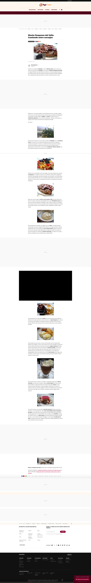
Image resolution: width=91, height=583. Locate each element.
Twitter (37, 41)
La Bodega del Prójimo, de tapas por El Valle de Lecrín (49, 470)
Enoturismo (54, 9)
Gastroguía (40, 9)
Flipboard (38, 41)
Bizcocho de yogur (58, 523)
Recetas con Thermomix (21, 531)
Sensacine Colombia (36, 575)
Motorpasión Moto (53, 561)
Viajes (45, 4)
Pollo (20, 536)
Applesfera (21, 562)
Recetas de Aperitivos (30, 534)
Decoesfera (60, 561)
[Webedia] (70, 0)
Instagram (60, 545)
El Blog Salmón (68, 559)
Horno (29, 540)
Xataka (20, 559)
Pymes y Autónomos (68, 562)
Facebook (59, 9)
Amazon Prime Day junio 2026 (22, 541)
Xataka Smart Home (21, 565)
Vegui (38, 530)
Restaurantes (32, 9)
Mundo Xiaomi (21, 566)
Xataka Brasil (21, 574)
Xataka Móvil (21, 561)
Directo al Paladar (45, 559)
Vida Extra (28, 561)
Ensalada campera (44, 523)
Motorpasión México (52, 573)
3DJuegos (28, 559)
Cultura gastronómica (40, 534)
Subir (69, 554)
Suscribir (63, 531)
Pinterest (62, 545)
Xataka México (21, 572)
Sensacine (36, 559)
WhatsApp (52, 545)
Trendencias (60, 559)
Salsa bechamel (65, 523)
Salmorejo (38, 523)
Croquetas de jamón (51, 523)
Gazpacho (33, 523)
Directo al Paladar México (45, 573)
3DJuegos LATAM (29, 572)
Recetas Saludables (30, 537)
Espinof (36, 561)
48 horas (47, 9)
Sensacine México (38, 572)
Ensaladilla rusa (28, 523)
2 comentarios (32, 41)
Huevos (38, 540)
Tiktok (67, 545)
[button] (34, 65)
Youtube (61, 9)
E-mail (40, 41)
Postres (29, 530)
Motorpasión (52, 559)
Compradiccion (60, 562)
